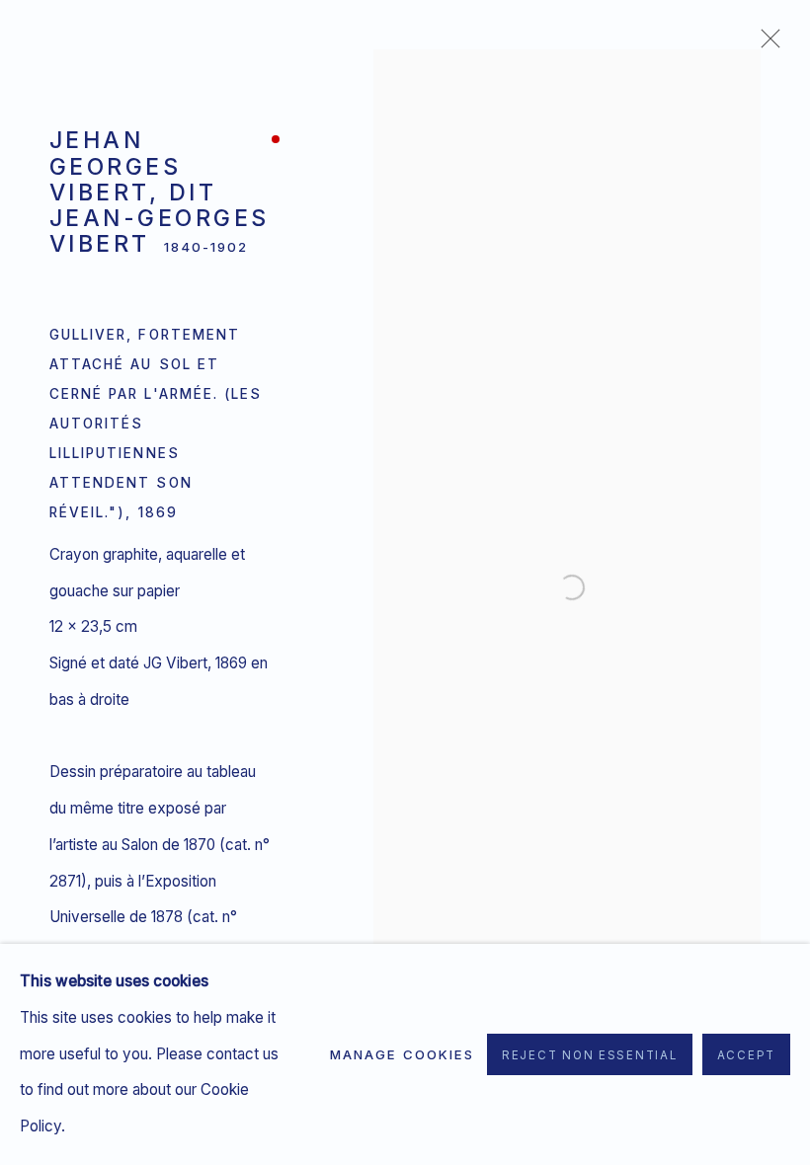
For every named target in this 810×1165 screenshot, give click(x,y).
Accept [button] (746, 1055)
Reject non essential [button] (590, 1055)
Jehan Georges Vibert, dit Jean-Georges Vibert (159, 192)
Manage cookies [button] (402, 1054)
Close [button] (765, 44)
